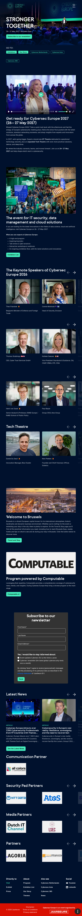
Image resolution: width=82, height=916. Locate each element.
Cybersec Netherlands (40, 52)
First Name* (22, 627)
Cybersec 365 (13, 61)
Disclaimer (30, 907)
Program (26, 883)
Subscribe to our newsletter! (19, 36)
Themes (26, 895)
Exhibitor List (13, 255)
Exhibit (9, 887)
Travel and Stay (14, 540)
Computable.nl (14, 594)
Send (21, 679)
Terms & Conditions (30, 910)
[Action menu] (78, 911)
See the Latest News (16, 748)
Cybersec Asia (57, 52)
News (43, 895)
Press (8, 891)
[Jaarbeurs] (59, 912)
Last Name (22, 635)
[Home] (17, 6)
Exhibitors (11, 52)
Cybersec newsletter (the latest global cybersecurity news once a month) (42, 662)
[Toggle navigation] (74, 6)
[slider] (30, 112)
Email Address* (23, 644)
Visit (8, 883)
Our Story (23, 52)
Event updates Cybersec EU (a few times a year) (38, 658)
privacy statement (25, 673)
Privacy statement (30, 912)
